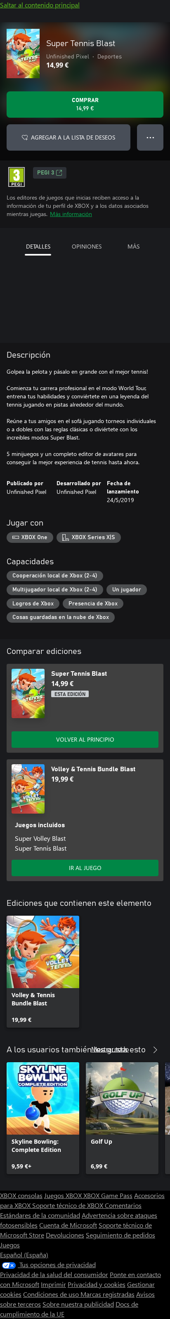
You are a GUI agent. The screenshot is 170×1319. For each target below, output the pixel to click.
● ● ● (150, 137)
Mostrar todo (110, 1048)
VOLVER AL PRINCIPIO (85, 739)
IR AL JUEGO (85, 868)
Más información (71, 214)
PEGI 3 (45, 173)
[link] (43, 972)
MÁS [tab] (133, 246)
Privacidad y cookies (96, 1284)
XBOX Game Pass (107, 1195)
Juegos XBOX (63, 1195)
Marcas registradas (107, 1294)
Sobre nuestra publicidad (78, 1304)
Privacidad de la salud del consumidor (54, 1274)
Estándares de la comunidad (40, 1215)
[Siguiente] (155, 1050)
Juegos (10, 1244)
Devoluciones (65, 1235)
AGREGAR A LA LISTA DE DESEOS (73, 137)
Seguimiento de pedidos (120, 1235)
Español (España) (24, 1254)
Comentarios (123, 1205)
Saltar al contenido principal (40, 4)
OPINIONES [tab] (87, 246)
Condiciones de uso (51, 1294)
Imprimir (53, 1284)
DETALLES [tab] (38, 246)
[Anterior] (138, 1050)
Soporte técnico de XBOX (68, 1205)
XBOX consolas (21, 1195)
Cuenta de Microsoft (68, 1225)
